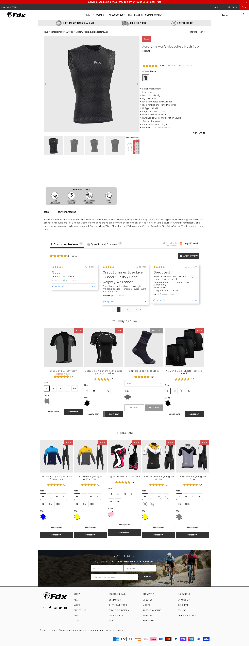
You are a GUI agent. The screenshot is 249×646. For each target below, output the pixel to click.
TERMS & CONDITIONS (119, 610)
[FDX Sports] (16, 15)
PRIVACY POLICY (116, 615)
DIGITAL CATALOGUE (187, 615)
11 (136, 309)
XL (166, 144)
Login (234, 7)
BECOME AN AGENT (152, 610)
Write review (190, 256)
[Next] (137, 84)
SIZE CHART (183, 605)
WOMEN (77, 605)
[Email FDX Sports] (45, 608)
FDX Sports (52, 630)
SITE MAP (182, 610)
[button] (90, 15)
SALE (76, 615)
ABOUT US (147, 600)
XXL (173, 144)
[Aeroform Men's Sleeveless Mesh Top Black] (145, 77)
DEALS (77, 620)
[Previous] (46, 84)
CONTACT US (115, 600)
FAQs (111, 620)
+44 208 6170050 (9, 7)
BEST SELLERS (80, 610)
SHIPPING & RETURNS (118, 605)
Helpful (57, 286)
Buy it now (190, 178)
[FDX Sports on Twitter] (60, 608)
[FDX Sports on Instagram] (55, 608)
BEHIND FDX (148, 620)
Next (202, 32)
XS (111, 494)
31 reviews (170, 65)
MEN (76, 600)
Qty (144, 164)
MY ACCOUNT (184, 600)
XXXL (187, 504)
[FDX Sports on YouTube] (65, 608)
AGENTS (146, 605)
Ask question (185, 65)
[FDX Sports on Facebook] (50, 608)
